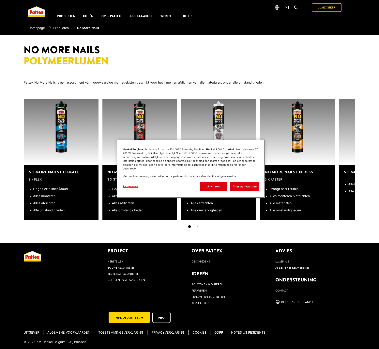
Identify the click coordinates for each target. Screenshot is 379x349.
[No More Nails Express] (297, 154)
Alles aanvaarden (245, 186)
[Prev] (16, 154)
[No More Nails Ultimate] (61, 154)
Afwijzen (213, 186)
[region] (191, 169)
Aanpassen (130, 186)
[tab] (189, 226)
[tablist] (189, 226)
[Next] (362, 154)
